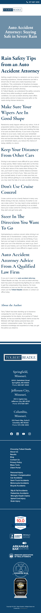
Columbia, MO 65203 (20, 423)
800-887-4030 (23, 385)
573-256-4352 (23, 425)
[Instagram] (29, 434)
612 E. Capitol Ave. (20, 399)
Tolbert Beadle (16, 290)
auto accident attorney (26, 278)
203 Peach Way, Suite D (20, 420)
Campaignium (23, 608)
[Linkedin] (17, 434)
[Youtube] (23, 434)
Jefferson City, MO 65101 (20, 401)
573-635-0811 (23, 404)
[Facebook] (11, 434)
